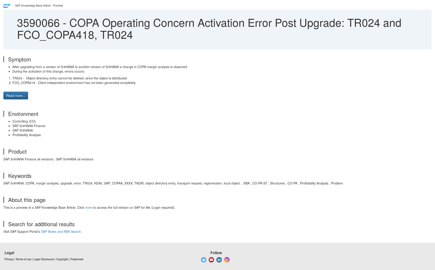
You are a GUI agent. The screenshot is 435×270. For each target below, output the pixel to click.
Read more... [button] (15, 95)
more (88, 207)
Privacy (9, 259)
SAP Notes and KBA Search (61, 231)
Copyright (62, 259)
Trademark (76, 259)
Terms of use (23, 259)
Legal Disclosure (43, 259)
